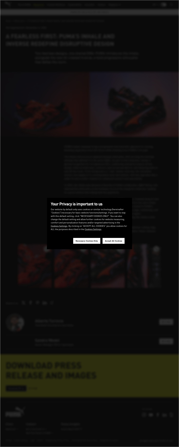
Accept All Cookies (113, 241)
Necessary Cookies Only (87, 241)
